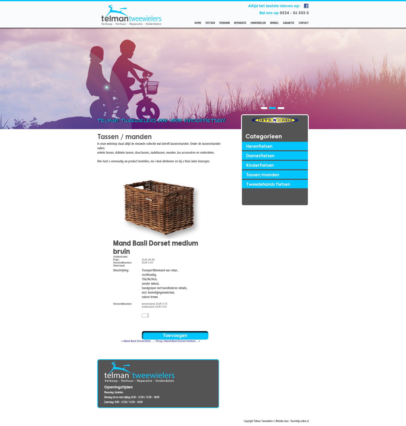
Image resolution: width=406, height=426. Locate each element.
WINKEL (274, 23)
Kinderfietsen (260, 165)
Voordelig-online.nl (300, 421)
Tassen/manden (262, 174)
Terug (159, 341)
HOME (198, 23)
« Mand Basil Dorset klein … (137, 341)
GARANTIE (288, 23)
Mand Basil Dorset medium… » (182, 341)
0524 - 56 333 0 (294, 12)
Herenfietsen (259, 146)
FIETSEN (210, 23)
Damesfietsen (260, 155)
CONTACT (304, 23)
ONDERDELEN (258, 23)
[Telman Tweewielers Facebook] (306, 7)
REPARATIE (240, 23)
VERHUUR (224, 23)
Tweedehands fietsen (268, 184)
